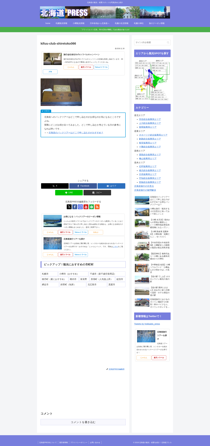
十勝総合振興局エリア (150, 147)
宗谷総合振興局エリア (150, 119)
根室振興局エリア (148, 143)
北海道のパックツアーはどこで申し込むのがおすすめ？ (76, 132)
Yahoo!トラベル (101, 67)
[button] (97, 192)
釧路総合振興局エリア (150, 139)
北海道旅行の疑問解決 (145, 190)
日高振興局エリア (148, 174)
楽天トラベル (86, 67)
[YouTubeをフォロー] (85, 206)
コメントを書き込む (83, 422)
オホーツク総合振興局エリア (153, 135)
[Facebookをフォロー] (74, 206)
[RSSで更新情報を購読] (97, 206)
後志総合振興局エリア (150, 170)
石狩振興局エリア (148, 166)
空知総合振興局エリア (150, 178)
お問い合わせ (95, 442)
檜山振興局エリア (148, 158)
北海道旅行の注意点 (144, 186)
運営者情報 (63, 442)
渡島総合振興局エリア (150, 154)
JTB (50, 72)
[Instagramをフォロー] (80, 206)
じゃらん (70, 67)
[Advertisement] (61, 157)
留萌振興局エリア (148, 127)
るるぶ (95, 232)
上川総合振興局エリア (150, 123)
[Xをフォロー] (69, 206)
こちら (115, 246)
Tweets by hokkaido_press (147, 324)
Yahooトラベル (81, 232)
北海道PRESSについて (48, 442)
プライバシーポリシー (78, 442)
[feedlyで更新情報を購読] (91, 206)
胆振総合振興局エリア (150, 182)
